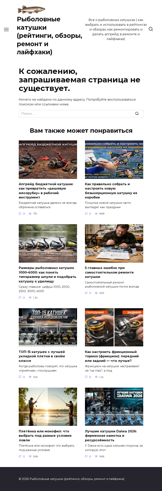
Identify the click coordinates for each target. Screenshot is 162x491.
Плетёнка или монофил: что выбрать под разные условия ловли (45, 435)
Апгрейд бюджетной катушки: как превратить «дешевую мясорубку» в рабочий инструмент (46, 190)
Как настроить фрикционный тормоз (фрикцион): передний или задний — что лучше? (112, 356)
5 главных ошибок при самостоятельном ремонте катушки (109, 272)
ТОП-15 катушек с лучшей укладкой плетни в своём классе (42, 356)
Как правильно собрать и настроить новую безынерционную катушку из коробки (111, 190)
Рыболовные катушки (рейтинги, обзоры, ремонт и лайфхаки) (49, 35)
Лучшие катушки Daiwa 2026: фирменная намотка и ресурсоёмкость (111, 435)
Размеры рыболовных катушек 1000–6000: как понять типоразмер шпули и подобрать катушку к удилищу (47, 274)
